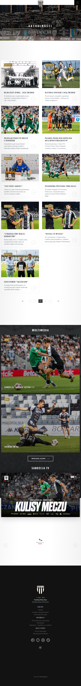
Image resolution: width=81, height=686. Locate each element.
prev (6, 545)
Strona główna (5, 21)
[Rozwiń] (77, 2)
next (75, 545)
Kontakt (40, 610)
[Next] (58, 301)
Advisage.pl (43, 676)
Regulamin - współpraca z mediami (40, 625)
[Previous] (23, 301)
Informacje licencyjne (40, 614)
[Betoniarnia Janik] (40, 541)
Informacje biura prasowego (40, 620)
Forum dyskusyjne (40, 631)
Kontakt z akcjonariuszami (40, 612)
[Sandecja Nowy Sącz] (40, 3)
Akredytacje (40, 623)
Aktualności (16, 21)
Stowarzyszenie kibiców (40, 633)
